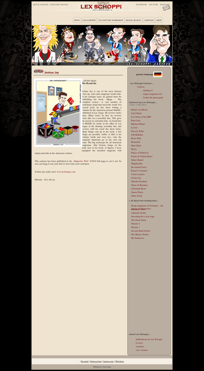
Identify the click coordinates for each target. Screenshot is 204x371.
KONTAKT (165, 4)
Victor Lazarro (138, 174)
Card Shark (136, 113)
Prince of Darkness (140, 152)
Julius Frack (136, 195)
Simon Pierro (137, 192)
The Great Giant (138, 219)
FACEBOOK (141, 4)
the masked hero (139, 166)
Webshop (119, 361)
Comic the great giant (153, 97)
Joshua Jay (51, 72)
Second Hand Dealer (140, 230)
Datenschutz (96, 361)
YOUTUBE (153, 4)
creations (140, 346)
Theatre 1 (135, 227)
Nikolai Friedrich (139, 181)
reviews (139, 342)
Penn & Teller (137, 131)
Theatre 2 (135, 223)
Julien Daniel (137, 159)
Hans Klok (136, 145)
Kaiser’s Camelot (139, 170)
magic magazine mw (152, 93)
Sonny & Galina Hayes (141, 156)
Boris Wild (136, 138)
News (77, 20)
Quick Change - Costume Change (50, 4)
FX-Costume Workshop (110, 20)
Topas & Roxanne (139, 184)
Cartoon (149, 20)
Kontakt (85, 361)
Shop (159, 20)
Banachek (135, 141)
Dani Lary (136, 120)
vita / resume (142, 349)
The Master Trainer (140, 234)
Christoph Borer (138, 188)
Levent (134, 127)
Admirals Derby (138, 212)
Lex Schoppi (89, 20)
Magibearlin (136, 163)
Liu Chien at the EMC (141, 116)
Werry (134, 149)
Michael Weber (138, 123)
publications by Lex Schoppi (149, 339)
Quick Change (133, 20)
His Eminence (137, 237)
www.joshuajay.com (66, 171)
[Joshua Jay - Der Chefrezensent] (57, 112)
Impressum (108, 361)
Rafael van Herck (139, 109)
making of (148, 90)
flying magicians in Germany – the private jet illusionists (147, 205)
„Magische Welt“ (81, 160)
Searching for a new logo (142, 216)
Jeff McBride (137, 134)
